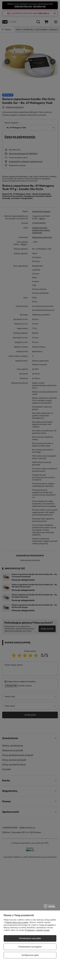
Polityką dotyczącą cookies (17, 922)
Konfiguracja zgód (30, 955)
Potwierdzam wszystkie (30, 938)
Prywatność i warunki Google (37, 930)
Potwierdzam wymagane (30, 947)
